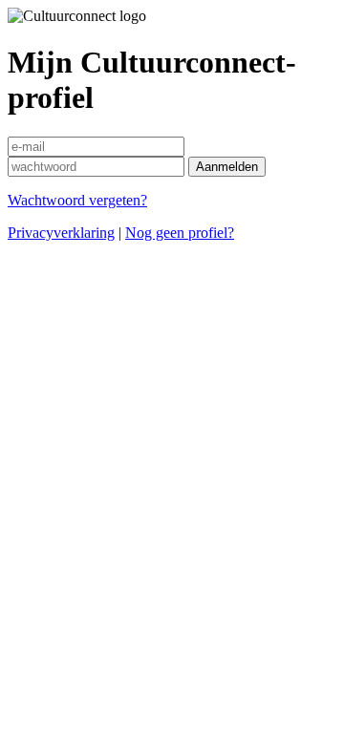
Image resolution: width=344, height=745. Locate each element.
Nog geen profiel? (179, 232)
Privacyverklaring (61, 232)
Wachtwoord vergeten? (77, 200)
